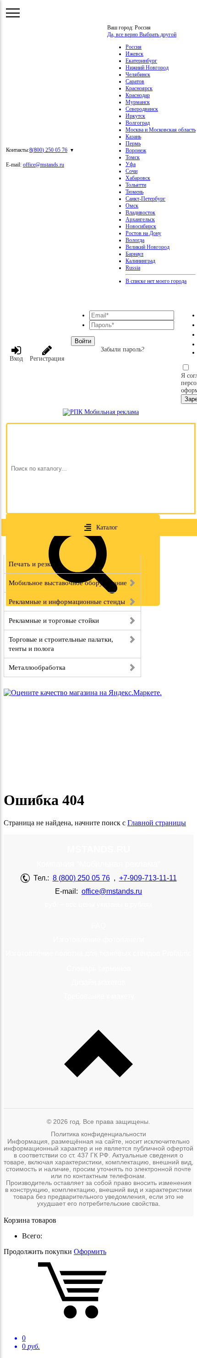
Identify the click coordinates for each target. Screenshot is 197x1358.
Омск (132, 205)
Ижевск (134, 54)
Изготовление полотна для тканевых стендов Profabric (98, 953)
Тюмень (134, 192)
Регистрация (47, 358)
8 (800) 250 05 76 (81, 878)
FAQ (98, 926)
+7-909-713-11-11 (148, 878)
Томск (133, 157)
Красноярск (139, 88)
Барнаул (134, 254)
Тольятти (136, 185)
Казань (133, 136)
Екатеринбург (141, 61)
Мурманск (138, 102)
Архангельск (140, 219)
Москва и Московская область (161, 130)
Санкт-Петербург (145, 199)
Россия (134, 47)
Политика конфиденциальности (98, 1134)
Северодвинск (142, 109)
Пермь (133, 143)
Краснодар (138, 95)
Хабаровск (138, 178)
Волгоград (138, 123)
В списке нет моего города (156, 281)
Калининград (140, 261)
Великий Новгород (148, 247)
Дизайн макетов (98, 982)
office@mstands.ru (43, 164)
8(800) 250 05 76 (48, 150)
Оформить (90, 1251)
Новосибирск (141, 226)
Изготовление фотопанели (98, 940)
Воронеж (136, 150)
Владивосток (140, 212)
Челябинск (138, 74)
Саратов (135, 81)
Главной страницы (156, 823)
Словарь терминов (98, 968)
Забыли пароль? (122, 349)
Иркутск (135, 116)
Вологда (135, 240)
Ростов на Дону (143, 233)
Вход (16, 358)
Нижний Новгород (147, 67)
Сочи (131, 171)
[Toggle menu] (13, 12)
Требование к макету (98, 996)
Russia (133, 268)
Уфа (131, 164)
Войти (83, 341)
